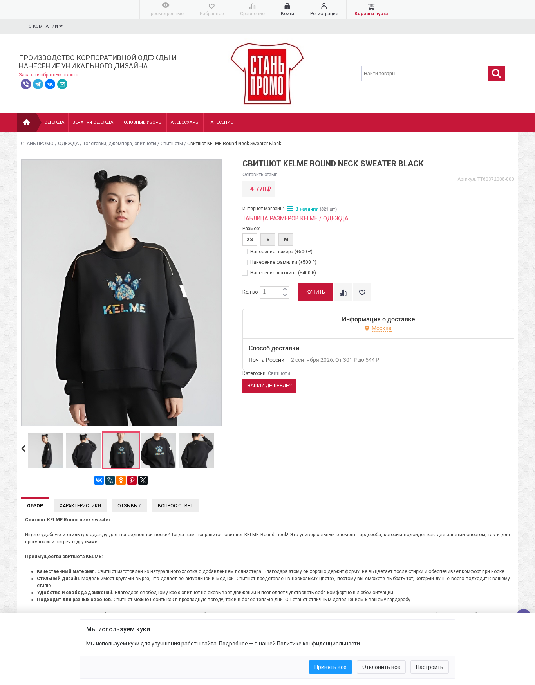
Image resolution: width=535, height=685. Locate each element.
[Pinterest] (132, 480)
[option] (46, 450)
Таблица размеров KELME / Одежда (295, 218)
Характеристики (80, 505)
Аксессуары (185, 122)
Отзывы (129, 505)
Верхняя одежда (92, 122)
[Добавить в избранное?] (362, 292)
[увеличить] (284, 289)
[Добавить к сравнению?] (343, 292)
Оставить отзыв (260, 174)
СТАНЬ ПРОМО (37, 143)
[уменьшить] (284, 295)
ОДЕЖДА (68, 143)
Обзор (35, 505)
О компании (44, 26)
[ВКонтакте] (99, 480)
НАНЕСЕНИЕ (220, 122)
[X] (143, 480)
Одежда (54, 122)
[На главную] (26, 122)
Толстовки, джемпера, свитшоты (119, 143)
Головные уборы (142, 122)
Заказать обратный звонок (49, 75)
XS (250, 239)
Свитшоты (172, 143)
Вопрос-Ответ (175, 505)
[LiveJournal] (110, 480)
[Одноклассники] (121, 480)
